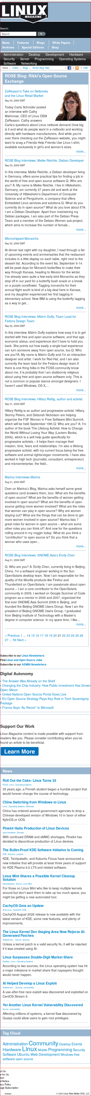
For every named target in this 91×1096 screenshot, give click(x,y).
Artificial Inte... (8, 939)
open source (24, 1059)
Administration (9, 883)
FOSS (5, 784)
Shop (55, 47)
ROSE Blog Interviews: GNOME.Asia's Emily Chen (40, 555)
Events (77, 1043)
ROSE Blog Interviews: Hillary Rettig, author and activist (43, 399)
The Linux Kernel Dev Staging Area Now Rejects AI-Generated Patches (44, 933)
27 (6, 640)
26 (81, 635)
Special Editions (33, 47)
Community (43, 1043)
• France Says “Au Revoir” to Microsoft (27, 707)
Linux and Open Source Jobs (24, 660)
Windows (30, 806)
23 (68, 635)
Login (85, 67)
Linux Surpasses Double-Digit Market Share (38, 957)
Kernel (19, 883)
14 (28, 635)
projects (20, 854)
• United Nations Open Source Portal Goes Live (33, 694)
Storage (20, 832)
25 (77, 635)
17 (42, 635)
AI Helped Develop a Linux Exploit (30, 983)
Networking (29, 63)
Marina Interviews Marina (22, 477)
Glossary (8, 1093)
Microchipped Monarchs (21, 238)
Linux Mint (27, 883)
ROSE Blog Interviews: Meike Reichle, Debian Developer (44, 160)
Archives (8, 47)
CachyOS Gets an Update (23, 905)
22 (64, 635)
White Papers (61, 43)
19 (50, 635)
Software (10, 63)
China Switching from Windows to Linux (34, 802)
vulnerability (29, 987)
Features (23, 43)
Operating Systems (72, 59)
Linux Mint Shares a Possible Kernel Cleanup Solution (39, 878)
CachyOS (17, 909)
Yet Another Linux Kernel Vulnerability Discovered (43, 1004)
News (5, 43)
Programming (44, 59)
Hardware (12, 1049)
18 (46, 635)
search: (4, 28)
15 (33, 635)
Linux (11, 784)
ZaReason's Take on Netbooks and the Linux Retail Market (26, 93)
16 (37, 635)
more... (81, 151)
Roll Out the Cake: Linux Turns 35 (29, 780)
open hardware (9, 832)
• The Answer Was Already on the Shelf (27, 681)
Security (26, 939)
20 (55, 635)
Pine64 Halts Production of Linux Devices (36, 828)
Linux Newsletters (33, 655)
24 (72, 635)
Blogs (41, 43)
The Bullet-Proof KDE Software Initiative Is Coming (43, 849)
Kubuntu (11, 854)
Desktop (6, 961)
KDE (5, 854)
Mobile (42, 1050)
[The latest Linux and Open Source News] (77, 67)
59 (14, 640)
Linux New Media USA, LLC (76, 1093)
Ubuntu (23, 1054)
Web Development (45, 1054)
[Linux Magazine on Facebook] (69, 67)
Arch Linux (7, 909)
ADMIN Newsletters (34, 664)
